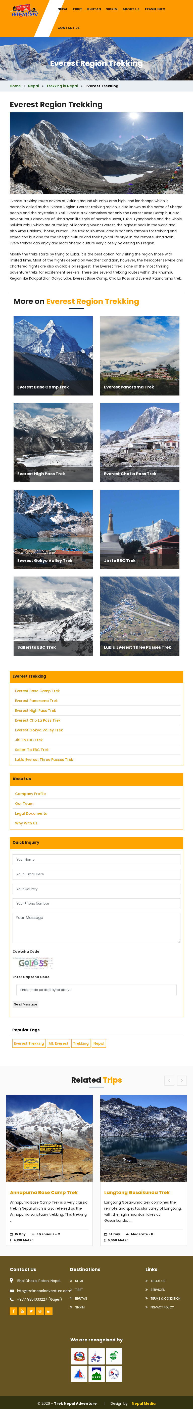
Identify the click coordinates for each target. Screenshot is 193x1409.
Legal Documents (31, 813)
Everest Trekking (29, 1043)
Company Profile (30, 793)
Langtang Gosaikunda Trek (137, 1193)
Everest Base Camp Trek (43, 387)
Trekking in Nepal (62, 86)
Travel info (154, 9)
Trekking (81, 1043)
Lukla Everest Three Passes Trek (137, 647)
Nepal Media (144, 1403)
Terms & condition (165, 1298)
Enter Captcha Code (31, 977)
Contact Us (69, 28)
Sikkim (112, 9)
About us (131, 9)
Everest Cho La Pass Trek (130, 474)
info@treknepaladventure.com (44, 1290)
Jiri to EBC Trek (120, 560)
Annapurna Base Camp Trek (44, 1193)
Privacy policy (162, 1307)
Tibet (77, 9)
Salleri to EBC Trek (36, 647)
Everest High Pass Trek (41, 474)
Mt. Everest (58, 1043)
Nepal (63, 9)
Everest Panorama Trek (129, 387)
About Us (157, 1281)
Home (15, 86)
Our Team (24, 803)
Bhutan (94, 9)
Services (157, 1290)
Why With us (26, 823)
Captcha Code (26, 951)
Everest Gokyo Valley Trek (44, 560)
